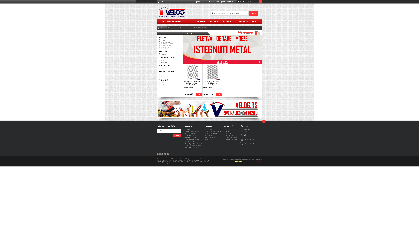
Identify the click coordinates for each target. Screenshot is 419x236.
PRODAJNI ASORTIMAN (192, 131)
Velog (163, 54)
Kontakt (256, 21)
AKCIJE (227, 131)
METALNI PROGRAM (175, 28)
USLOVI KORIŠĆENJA (191, 133)
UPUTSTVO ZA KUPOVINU (214, 131)
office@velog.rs (249, 139)
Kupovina (214, 21)
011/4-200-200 (249, 143)
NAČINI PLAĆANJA (211, 133)
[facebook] (158, 153)
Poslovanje (200, 21)
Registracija (201, 1)
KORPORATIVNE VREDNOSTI (193, 141)
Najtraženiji (166, 46)
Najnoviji (165, 48)
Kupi (198, 95)
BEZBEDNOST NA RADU (192, 147)
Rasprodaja (165, 42)
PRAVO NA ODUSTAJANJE (192, 139)
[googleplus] (161, 153)
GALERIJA (228, 133)
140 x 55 (164, 62)
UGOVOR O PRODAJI (191, 137)
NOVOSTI (228, 129)
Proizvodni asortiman (171, 21)
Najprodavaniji (167, 44)
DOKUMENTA (246, 129)
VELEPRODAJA (210, 137)
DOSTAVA (209, 129)
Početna (162, 28)
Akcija (163, 40)
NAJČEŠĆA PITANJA (231, 137)
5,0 (162, 82)
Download (243, 21)
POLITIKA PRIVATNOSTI (192, 135)
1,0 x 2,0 (164, 68)
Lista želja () (215, 1)
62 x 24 (163, 60)
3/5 (162, 76)
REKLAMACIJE (210, 135)
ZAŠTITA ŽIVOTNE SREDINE (193, 145)
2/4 (162, 74)
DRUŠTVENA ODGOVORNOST (194, 143)
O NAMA (187, 129)
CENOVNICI (245, 131)
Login (161, 1)
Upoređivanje (228, 1)
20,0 (162, 84)
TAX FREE (209, 139)
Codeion (240, 161)
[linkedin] (164, 153)
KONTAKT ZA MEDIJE (231, 139)
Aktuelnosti (228, 21)
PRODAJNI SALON (230, 135)
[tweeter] (168, 154)
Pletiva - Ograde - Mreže (188, 28)
